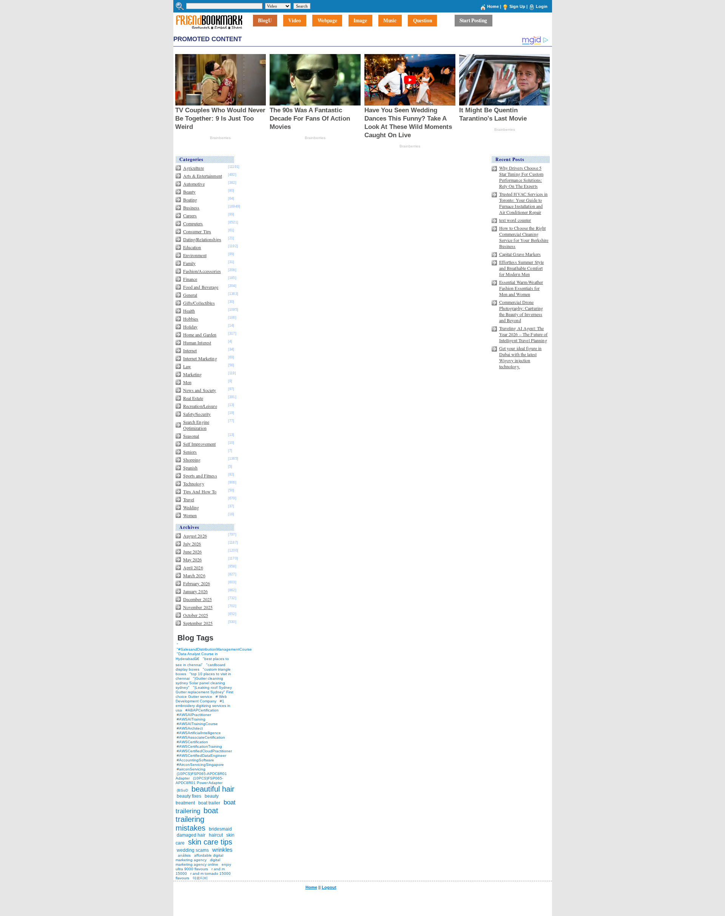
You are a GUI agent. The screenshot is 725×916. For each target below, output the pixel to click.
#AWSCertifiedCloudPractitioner (204, 751)
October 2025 (195, 615)
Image (360, 21)
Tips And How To (200, 491)
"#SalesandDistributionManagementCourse (214, 649)
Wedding (191, 507)
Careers (190, 215)
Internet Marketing (200, 358)
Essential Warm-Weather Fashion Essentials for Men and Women (521, 288)
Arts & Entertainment (202, 176)
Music (389, 21)
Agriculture (193, 168)
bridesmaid (220, 829)
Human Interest (197, 342)
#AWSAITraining (191, 719)
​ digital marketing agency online (198, 862)
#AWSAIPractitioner (194, 715)
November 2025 (198, 607)
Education (192, 247)
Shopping (192, 460)
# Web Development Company (201, 698)
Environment (195, 255)
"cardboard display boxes (200, 667)
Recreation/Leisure (200, 406)
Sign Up (517, 6)
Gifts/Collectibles (199, 303)
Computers (193, 223)
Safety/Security (197, 414)
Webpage (327, 21)
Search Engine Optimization (196, 425)
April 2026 (193, 567)
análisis (184, 855)
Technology (193, 483)
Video (294, 21)
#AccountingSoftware (195, 760)
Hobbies (191, 319)
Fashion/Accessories (202, 271)
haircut (216, 835)
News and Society (199, 390)
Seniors (190, 452)
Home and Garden (200, 335)
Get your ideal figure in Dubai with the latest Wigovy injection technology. (520, 357)
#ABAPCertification (202, 710)
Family (189, 263)
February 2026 (196, 583)
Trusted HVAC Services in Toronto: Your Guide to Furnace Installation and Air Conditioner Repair (523, 203)
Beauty (189, 192)
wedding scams (193, 850)
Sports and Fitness (200, 476)
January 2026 (195, 591)
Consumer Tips (197, 231)
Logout (329, 887)
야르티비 (200, 878)
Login (542, 6)
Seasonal (191, 436)
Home (493, 6)
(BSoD (182, 790)
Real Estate (193, 398)
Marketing (192, 374)
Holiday (190, 327)
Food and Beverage (201, 287)
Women (190, 515)
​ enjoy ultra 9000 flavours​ (203, 866)
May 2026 (192, 559)
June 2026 (192, 552)
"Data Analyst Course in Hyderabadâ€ (197, 656)
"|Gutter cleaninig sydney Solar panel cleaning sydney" (200, 683)
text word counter (515, 220)
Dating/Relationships (202, 239)
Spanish (190, 468)
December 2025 (197, 599)
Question (422, 21)
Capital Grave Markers (520, 254)
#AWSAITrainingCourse (197, 724)
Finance (190, 279)
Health (189, 311)
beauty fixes (189, 796)
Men (187, 382)
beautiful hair (212, 789)
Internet (190, 350)
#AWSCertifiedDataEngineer (201, 755)
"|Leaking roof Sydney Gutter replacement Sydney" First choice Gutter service (204, 692)
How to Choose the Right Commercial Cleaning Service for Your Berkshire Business (524, 237)
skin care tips (210, 842)
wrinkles (222, 849)
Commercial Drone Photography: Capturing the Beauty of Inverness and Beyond (521, 311)
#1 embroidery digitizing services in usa (203, 705)
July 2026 (192, 544)
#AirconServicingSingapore (200, 765)
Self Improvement (199, 444)
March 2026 (194, 575)
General (190, 295)
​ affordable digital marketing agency (199, 857)
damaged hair (191, 835)
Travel (188, 499)
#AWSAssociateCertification (201, 737)
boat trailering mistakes (197, 819)
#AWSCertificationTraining (199, 746)
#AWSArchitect (190, 728)
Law (187, 366)
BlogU (265, 21)
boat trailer (209, 803)
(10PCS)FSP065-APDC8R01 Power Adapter (199, 780)
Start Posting (473, 21)
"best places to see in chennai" (202, 662)
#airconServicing (191, 769)
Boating (190, 200)
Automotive (194, 184)
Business (191, 208)
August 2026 (195, 536)
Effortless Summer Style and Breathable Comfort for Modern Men (521, 268)
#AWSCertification (192, 742)
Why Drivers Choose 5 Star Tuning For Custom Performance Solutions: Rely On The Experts (521, 177)
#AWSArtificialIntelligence (199, 733)
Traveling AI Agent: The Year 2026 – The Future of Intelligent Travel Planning (523, 334)
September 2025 (198, 623)
